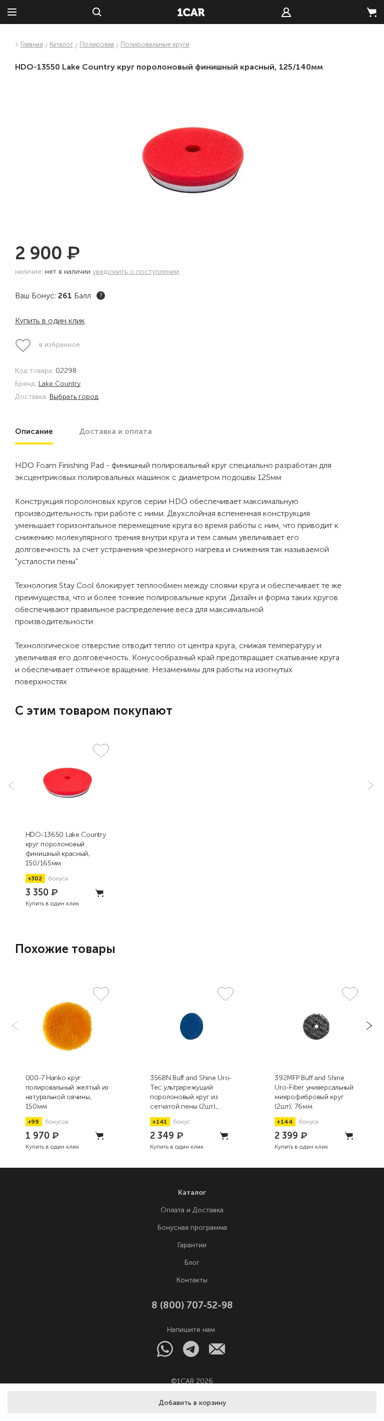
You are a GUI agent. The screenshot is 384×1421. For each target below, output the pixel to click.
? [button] (101, 295)
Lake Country (59, 384)
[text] (286, 12)
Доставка (115, 431)
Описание (34, 431)
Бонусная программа (192, 1227)
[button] (192, 1402)
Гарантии (192, 1245)
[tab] (34, 431)
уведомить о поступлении (135, 271)
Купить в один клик (50, 320)
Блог (192, 1262)
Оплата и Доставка (192, 1210)
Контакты (192, 1280)
